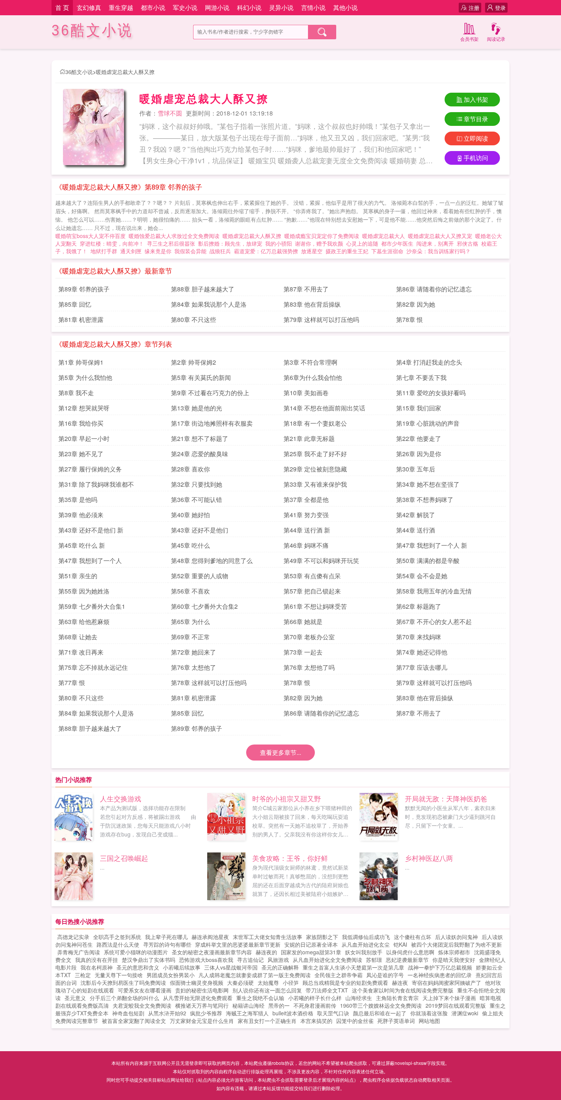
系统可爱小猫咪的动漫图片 (136, 952)
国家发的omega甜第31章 (311, 952)
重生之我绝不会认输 (260, 998)
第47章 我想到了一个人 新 (431, 545)
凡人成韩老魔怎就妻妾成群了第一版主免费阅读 (254, 975)
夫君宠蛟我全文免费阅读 (142, 1005)
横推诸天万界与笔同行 (202, 1005)
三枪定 (83, 975)
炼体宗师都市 (454, 952)
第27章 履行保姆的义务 (90, 469)
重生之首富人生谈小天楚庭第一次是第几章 (353, 967)
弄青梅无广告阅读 (78, 952)
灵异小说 (281, 7)
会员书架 (469, 38)
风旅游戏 (278, 959)
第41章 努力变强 (306, 514)
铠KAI (400, 944)
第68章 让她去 (77, 636)
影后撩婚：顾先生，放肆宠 (230, 243)
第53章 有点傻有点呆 (312, 575)
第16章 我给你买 (80, 423)
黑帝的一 (279, 1005)
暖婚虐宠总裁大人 (385, 236)
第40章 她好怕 (190, 514)
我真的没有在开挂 (96, 959)
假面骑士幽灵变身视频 (196, 982)
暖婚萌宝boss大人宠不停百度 (92, 236)
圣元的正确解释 (280, 967)
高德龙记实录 (73, 937)
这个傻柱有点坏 (412, 937)
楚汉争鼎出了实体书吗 (148, 959)
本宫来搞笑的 (316, 1020)
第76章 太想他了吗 (309, 667)
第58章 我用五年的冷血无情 (434, 591)
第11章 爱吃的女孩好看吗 (431, 392)
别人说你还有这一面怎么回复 (267, 990)
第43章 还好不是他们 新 (90, 530)
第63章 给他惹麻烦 (84, 621)
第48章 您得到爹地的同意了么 (212, 560)
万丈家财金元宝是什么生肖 (202, 1020)
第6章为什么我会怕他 (313, 377)
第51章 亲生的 (77, 575)
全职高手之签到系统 (117, 937)
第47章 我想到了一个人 (90, 560)
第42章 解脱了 (415, 514)
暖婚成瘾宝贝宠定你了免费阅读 (323, 236)
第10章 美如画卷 (306, 392)
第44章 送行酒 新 (307, 530)
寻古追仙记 (250, 959)
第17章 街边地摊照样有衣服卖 (212, 423)
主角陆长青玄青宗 (397, 998)
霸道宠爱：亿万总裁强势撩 (266, 251)
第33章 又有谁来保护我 (315, 484)
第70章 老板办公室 (309, 636)
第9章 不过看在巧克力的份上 (210, 392)
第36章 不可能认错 (196, 499)
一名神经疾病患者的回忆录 (440, 975)
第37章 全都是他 (306, 499)
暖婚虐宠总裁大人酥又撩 (125, 72)
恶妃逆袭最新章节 (407, 959)
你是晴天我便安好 (453, 959)
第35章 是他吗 (77, 499)
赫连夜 (400, 982)
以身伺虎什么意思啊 (410, 952)
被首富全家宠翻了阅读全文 (134, 1020)
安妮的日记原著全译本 (311, 944)
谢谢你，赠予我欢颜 (319, 243)
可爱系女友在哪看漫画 (144, 990)
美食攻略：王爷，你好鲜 (290, 858)
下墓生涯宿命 (387, 251)
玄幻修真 (89, 7)
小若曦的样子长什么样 (315, 998)
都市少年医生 (397, 243)
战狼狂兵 (220, 251)
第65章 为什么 (190, 621)
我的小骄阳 (278, 243)
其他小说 (345, 7)
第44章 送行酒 (415, 530)
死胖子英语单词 (396, 1020)
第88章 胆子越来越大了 (202, 289)
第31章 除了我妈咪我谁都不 (96, 484)
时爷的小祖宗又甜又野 (286, 798)
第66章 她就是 (303, 621)
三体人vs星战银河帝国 (231, 967)
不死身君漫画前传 (314, 1005)
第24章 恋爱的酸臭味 (199, 453)
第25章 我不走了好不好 (315, 453)
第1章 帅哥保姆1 (80, 362)
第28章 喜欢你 (190, 469)
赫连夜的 (266, 952)
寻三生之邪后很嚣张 (171, 243)
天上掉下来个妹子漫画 (449, 998)
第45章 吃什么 (190, 545)
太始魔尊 (268, 982)
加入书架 (476, 99)
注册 (474, 7)
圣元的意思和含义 (137, 967)
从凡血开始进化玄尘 (366, 944)
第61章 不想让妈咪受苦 (315, 606)
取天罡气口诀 (333, 1013)
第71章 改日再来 (80, 652)
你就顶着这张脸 (429, 1013)
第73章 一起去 (303, 652)
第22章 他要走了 (418, 438)
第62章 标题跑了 (418, 606)
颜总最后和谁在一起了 (379, 1013)
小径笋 (291, 982)
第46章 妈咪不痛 (306, 545)
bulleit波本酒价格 (292, 1013)
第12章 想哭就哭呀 (84, 408)
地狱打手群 (103, 251)
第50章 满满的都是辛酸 (427, 560)
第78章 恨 (409, 319)
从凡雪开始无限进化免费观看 (197, 998)
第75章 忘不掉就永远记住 (93, 667)
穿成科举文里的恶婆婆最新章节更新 (237, 944)
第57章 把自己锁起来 (312, 591)
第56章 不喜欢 (190, 591)
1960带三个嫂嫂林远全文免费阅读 (381, 1005)
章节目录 (476, 118)
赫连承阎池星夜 (210, 937)
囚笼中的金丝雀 (355, 1020)
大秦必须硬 (240, 982)
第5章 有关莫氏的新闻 (201, 377)
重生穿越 (121, 7)
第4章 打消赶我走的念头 (429, 362)
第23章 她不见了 (80, 453)
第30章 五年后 (415, 469)
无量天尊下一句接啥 (119, 975)
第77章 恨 (71, 682)
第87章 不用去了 (306, 289)
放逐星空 (311, 251)
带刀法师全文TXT (327, 990)
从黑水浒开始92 (167, 1013)
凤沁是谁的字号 (385, 975)
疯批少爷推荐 (206, 1013)
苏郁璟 (374, 959)
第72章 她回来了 (193, 652)
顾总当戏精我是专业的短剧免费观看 (345, 982)
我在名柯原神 (97, 967)
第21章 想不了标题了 (199, 438)
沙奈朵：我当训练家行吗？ (438, 251)
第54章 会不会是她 (421, 575)
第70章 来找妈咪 (418, 636)
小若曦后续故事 (181, 967)
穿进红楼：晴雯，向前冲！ (112, 243)
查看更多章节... (280, 752)
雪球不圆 (170, 113)
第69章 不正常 (190, 636)
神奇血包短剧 (128, 1013)
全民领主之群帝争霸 (338, 975)
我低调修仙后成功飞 (366, 937)
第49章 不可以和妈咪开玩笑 (321, 560)
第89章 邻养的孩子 (84, 289)
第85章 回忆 (74, 304)
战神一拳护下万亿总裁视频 (440, 967)
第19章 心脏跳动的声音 (427, 423)
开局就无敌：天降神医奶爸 (446, 798)
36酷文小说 (92, 30)
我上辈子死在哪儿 (166, 937)
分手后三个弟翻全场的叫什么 (124, 998)
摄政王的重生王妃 (347, 251)
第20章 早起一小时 (84, 438)
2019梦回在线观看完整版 (456, 1005)
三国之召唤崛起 (124, 858)
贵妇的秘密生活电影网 (202, 990)
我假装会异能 (190, 251)
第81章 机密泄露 (80, 319)
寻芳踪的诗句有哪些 (167, 944)
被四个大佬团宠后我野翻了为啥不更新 (456, 944)
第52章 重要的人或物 (199, 575)
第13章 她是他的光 (196, 408)
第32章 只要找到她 (196, 484)
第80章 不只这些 (193, 319)
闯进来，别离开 (435, 243)
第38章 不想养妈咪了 (424, 499)
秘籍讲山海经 (248, 1005)
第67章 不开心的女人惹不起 (434, 621)
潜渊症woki (464, 1013)
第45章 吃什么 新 (81, 545)
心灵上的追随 (362, 243)
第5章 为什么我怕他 (85, 377)
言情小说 (313, 7)
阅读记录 (496, 38)
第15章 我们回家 (418, 408)
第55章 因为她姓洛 (84, 591)
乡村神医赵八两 (429, 858)
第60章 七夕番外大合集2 (204, 606)
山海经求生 (358, 998)
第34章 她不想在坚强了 (427, 484)
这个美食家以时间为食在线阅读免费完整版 (402, 990)
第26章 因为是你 (418, 453)
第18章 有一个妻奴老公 (315, 423)
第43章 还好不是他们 (199, 530)
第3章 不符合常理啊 (310, 362)
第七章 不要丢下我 (421, 377)
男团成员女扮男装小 (171, 975)
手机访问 (476, 157)
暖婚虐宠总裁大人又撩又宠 (441, 236)
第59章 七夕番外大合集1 (91, 606)
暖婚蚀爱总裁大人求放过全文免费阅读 (175, 236)
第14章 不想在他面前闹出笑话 (324, 408)
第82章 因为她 (415, 304)
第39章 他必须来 (80, 514)
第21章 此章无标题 (309, 438)
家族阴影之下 (322, 937)
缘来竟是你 (158, 251)
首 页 (62, 7)
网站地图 (429, 1020)
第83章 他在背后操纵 (312, 304)
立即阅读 (476, 138)
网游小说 (217, 7)
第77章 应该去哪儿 (421, 667)
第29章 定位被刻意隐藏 (315, 469)
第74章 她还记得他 (421, 652)
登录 (500, 7)
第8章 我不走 (76, 392)
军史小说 (185, 7)
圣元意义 (75, 998)
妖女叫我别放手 (363, 952)
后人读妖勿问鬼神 (456, 937)
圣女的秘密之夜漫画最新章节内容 (212, 952)
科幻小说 (249, 7)
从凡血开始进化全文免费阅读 (327, 959)
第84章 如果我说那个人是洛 (209, 304)
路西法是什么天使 (118, 944)
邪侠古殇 (467, 243)
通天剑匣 (131, 251)
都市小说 (153, 7)
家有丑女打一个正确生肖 (267, 1020)
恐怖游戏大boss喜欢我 (206, 959)
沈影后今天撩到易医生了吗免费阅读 (123, 982)
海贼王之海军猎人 (247, 1013)
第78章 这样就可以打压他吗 (209, 682)
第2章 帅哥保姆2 (193, 362)
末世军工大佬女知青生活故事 (267, 937)
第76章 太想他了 (193, 667)
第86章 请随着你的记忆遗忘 (434, 289)
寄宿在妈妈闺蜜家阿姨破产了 (446, 982)
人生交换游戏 (120, 798)
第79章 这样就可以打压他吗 (321, 319)
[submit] (322, 32)
